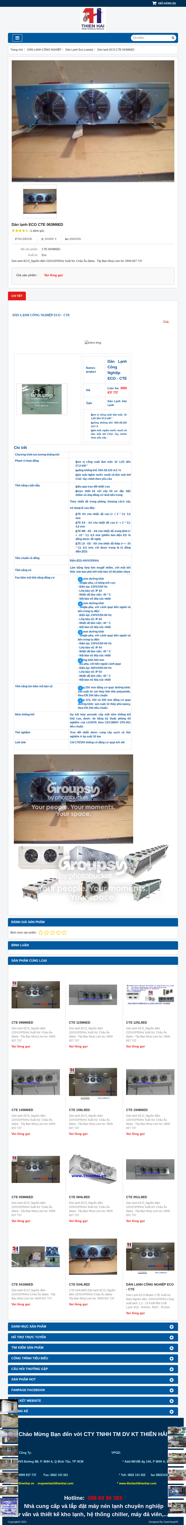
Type (89, 403)
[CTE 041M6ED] (36, 1256)
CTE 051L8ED (136, 1197)
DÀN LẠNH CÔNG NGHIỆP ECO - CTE (41, 315)
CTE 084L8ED (79, 1197)
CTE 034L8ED (79, 1284)
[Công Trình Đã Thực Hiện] (9, 1406)
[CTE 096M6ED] (36, 995)
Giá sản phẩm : (27, 275)
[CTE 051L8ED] (150, 1169)
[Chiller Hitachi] (177, 1442)
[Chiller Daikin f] (177, 1475)
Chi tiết (20, 448)
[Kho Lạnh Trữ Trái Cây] (9, 1421)
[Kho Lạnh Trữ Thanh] (9, 1436)
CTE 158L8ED (79, 1110)
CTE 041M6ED (22, 1284)
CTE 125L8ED (136, 1022)
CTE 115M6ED (79, 1022)
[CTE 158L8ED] (93, 1082)
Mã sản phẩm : (30, 249)
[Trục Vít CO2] (177, 1430)
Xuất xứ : (33, 255)
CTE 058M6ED (22, 1197)
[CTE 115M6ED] (93, 995)
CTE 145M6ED (22, 1110)
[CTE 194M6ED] (150, 1082)
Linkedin (74, 239)
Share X (50, 239)
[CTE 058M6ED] (36, 1169)
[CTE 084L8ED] (93, 1169)
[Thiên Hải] (93, 32)
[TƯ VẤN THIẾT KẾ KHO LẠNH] (9, 1507)
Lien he (113, 388)
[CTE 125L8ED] (150, 995)
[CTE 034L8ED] (93, 1256)
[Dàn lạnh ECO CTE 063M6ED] (93, 121)
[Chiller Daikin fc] (177, 1508)
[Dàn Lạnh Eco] (9, 1450)
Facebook (24, 239)
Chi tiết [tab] (16, 296)
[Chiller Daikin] (177, 1458)
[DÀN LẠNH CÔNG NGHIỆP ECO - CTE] (150, 1256)
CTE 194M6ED (137, 1110)
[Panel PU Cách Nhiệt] (9, 1477)
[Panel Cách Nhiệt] (9, 1464)
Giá (88, 390)
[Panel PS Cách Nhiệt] (9, 1491)
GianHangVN (171, 1521)
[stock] (177, 1492)
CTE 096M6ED (22, 1022)
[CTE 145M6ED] (36, 1082)
